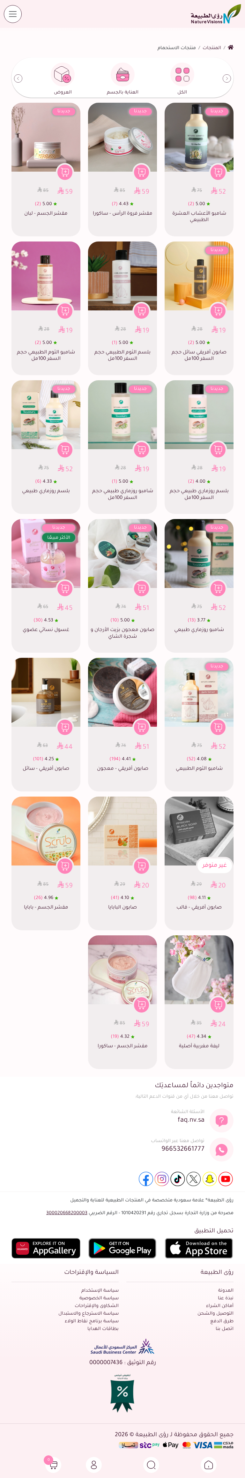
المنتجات (212, 48)
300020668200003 (66, 1213)
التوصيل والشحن (215, 1314)
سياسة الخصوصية (99, 1298)
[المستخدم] (94, 1465)
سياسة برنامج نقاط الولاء (92, 1321)
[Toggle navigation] (13, 14)
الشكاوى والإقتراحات (97, 1306)
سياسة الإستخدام (100, 1291)
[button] (209, 1465)
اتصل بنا (225, 1329)
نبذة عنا (226, 1298)
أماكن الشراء (220, 1306)
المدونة (226, 1291)
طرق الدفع (222, 1321)
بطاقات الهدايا (103, 1329)
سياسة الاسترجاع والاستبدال (88, 1314)
